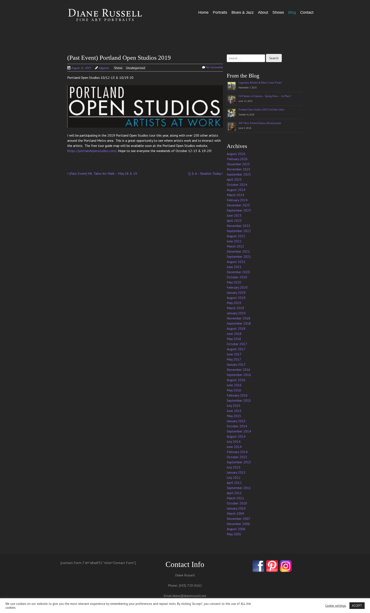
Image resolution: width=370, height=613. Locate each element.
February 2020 (237, 287)
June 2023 (234, 215)
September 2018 (239, 323)
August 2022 (236, 236)
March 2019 (235, 308)
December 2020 (238, 272)
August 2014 (236, 436)
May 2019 (234, 303)
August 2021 (236, 262)
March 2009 (235, 513)
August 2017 (236, 349)
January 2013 (236, 472)
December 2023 (238, 205)
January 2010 (236, 508)
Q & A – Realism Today (205, 173)
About (263, 12)
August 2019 (236, 297)
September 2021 (239, 256)
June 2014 (234, 446)
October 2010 (237, 503)
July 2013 (233, 467)
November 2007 (238, 518)
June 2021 (234, 267)
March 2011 (235, 498)
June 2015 (234, 411)
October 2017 (237, 344)
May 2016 (234, 390)
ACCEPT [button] (357, 605)
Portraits (220, 12)
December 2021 (238, 251)
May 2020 (234, 282)
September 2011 (239, 488)
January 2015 (236, 421)
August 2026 (236, 154)
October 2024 (237, 184)
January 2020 (236, 292)
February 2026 (237, 159)
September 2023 (239, 210)
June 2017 (234, 354)
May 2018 (234, 339)
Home (203, 12)
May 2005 (234, 534)
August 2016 (236, 380)
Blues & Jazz (242, 12)
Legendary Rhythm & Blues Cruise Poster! (260, 82)
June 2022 (234, 241)
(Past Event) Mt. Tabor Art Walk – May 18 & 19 (103, 173)
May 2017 (234, 359)
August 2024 (236, 190)
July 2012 (233, 477)
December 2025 (238, 164)
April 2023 (234, 220)
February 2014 (237, 452)
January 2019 (236, 313)
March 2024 (235, 195)
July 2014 (233, 441)
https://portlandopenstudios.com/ (92, 151)
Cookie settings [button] (335, 606)
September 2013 (239, 462)
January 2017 (236, 364)
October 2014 (237, 426)
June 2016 (234, 385)
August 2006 (236, 529)
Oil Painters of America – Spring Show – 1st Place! (265, 96)
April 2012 (234, 482)
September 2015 (239, 400)
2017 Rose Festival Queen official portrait (260, 123)
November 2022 (238, 226)
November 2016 (238, 369)
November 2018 (238, 318)
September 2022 (239, 231)
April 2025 (234, 179)
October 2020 (237, 277)
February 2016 (237, 395)
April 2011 (234, 493)
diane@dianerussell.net (189, 596)
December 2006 (238, 524)
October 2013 (237, 457)
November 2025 (238, 169)
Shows (278, 12)
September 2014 (239, 431)
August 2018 (236, 328)
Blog (292, 12)
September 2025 (239, 174)
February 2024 (237, 200)
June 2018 (234, 333)
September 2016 (239, 375)
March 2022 (235, 246)
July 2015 (233, 405)
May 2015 (234, 416)
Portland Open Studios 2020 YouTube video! (262, 109)
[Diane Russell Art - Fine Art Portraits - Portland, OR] (99, 15)
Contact (306, 12)
